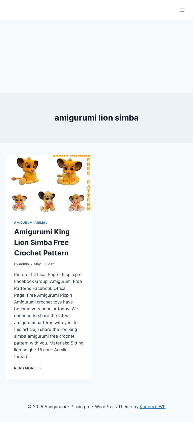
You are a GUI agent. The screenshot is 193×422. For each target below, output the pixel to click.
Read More (27, 368)
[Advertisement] (96, 55)
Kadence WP (153, 406)
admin (24, 264)
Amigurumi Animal (30, 222)
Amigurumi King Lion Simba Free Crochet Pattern (42, 242)
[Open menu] (182, 10)
